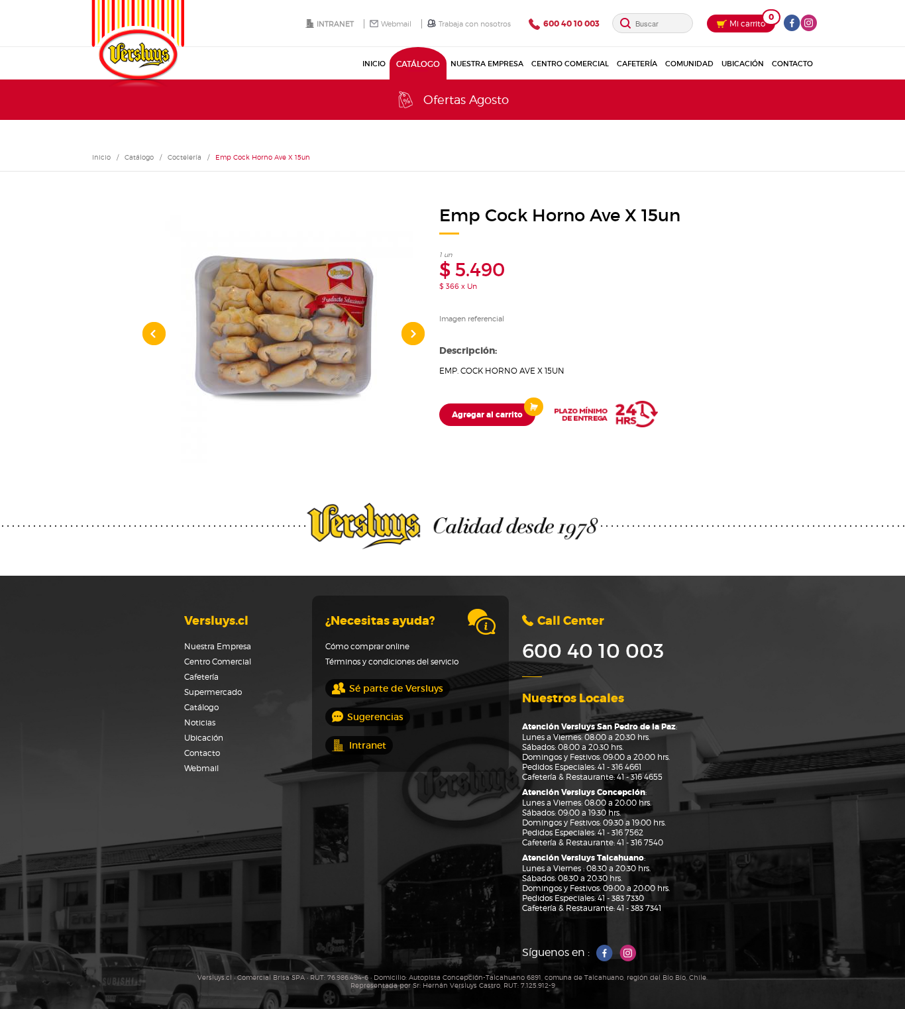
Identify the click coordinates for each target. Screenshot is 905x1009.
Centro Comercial (570, 63)
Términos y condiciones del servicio (391, 661)
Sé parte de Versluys (396, 688)
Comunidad (689, 63)
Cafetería (637, 63)
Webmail (396, 23)
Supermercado (213, 692)
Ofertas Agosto (466, 100)
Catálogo (423, 63)
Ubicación (742, 63)
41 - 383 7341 (639, 908)
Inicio (383, 63)
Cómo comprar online (367, 646)
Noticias (199, 722)
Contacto (792, 63)
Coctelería (184, 157)
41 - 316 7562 (620, 832)
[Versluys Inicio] (137, 44)
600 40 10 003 (593, 651)
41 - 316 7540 (640, 842)
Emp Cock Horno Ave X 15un (262, 157)
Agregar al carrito (487, 414)
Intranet (335, 23)
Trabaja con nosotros (475, 23)
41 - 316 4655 (640, 777)
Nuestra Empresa (487, 63)
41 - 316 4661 (619, 767)
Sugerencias (375, 717)
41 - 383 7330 (621, 898)
